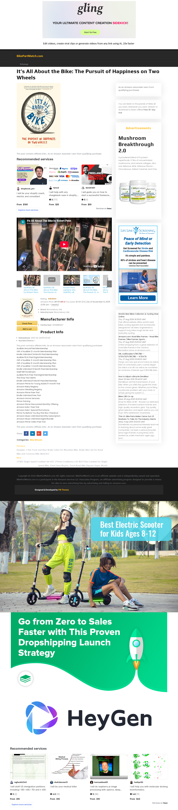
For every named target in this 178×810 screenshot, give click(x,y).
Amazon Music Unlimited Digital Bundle (35, 418)
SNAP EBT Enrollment (26, 371)
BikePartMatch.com (30, 56)
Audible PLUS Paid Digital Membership (34, 357)
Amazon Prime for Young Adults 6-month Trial (38, 383)
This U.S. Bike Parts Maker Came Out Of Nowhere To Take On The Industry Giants (137, 417)
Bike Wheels (36, 440)
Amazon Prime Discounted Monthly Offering (37, 404)
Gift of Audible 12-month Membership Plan (37, 351)
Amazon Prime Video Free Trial (31, 421)
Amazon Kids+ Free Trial (28, 407)
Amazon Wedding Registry (29, 389)
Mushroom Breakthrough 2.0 (136, 144)
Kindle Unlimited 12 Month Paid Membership (37, 369)
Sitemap (24, 64)
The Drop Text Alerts (26, 377)
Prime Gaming (23, 401)
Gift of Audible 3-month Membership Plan (36, 360)
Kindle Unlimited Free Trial (29, 395)
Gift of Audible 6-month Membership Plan (36, 363)
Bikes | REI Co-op (126, 396)
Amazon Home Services (28, 398)
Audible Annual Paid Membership (32, 348)
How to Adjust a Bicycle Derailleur (134, 376)
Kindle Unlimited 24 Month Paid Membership (37, 354)
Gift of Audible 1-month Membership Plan (36, 366)
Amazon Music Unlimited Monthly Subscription (38, 416)
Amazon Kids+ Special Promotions (33, 410)
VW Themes (63, 490)
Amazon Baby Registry (27, 386)
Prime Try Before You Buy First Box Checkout (37, 413)
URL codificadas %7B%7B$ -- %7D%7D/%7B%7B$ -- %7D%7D (133, 355)
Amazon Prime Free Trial (28, 392)
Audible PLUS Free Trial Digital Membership (37, 374)
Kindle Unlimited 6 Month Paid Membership (37, 380)
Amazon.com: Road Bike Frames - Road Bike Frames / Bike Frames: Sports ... (138, 338)
